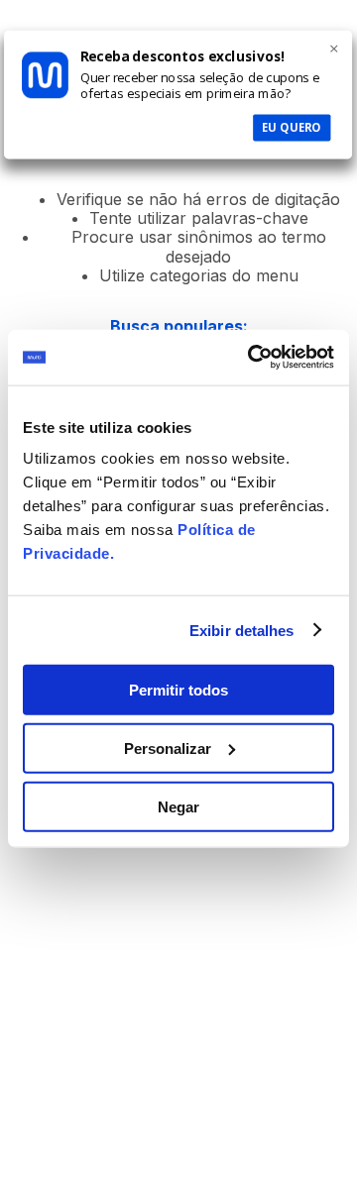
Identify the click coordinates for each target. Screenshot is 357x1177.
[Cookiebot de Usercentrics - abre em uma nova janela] (252, 358)
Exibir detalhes (242, 629)
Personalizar (167, 747)
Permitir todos (178, 690)
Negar (178, 806)
